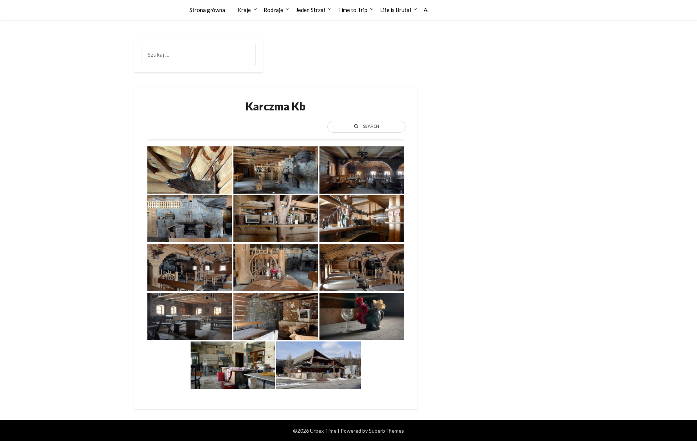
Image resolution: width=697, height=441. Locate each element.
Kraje (244, 10)
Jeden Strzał (310, 10)
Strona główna (207, 10)
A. (426, 10)
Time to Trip (352, 10)
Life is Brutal (395, 10)
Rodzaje (273, 10)
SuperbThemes (386, 431)
